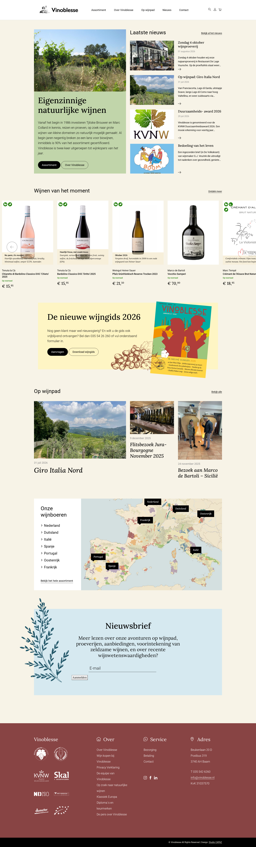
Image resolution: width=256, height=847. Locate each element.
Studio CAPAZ (215, 842)
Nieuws (167, 10)
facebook (150, 777)
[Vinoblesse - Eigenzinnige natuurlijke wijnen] (56, 10)
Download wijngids (84, 351)
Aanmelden (80, 677)
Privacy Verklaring (108, 767)
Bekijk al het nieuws (211, 33)
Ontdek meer (215, 191)
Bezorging (150, 749)
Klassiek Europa (107, 796)
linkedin (155, 777)
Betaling (149, 755)
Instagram (145, 777)
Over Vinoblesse (123, 10)
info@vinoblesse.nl (203, 777)
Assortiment (98, 10)
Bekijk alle (216, 391)
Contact (184, 10)
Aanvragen (57, 351)
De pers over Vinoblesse (112, 814)
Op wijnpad (148, 10)
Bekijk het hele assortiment (57, 580)
